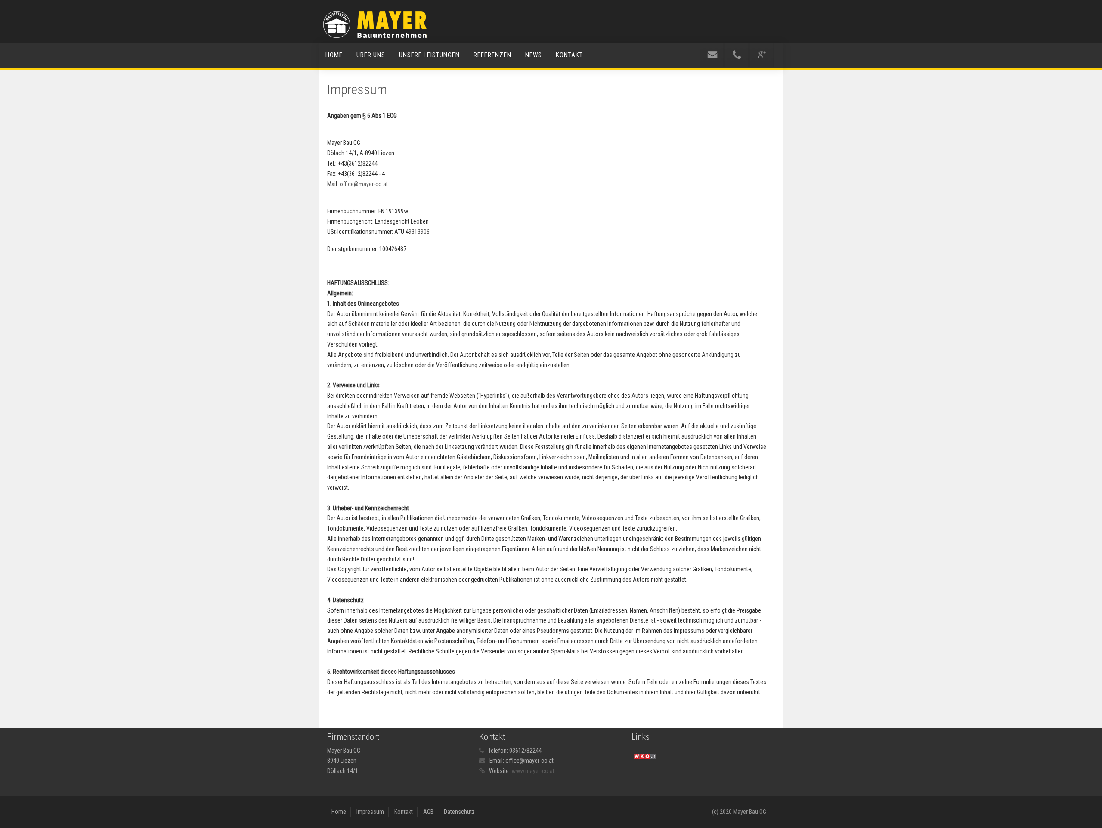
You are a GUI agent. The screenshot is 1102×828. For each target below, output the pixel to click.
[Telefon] (736, 55)
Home (334, 55)
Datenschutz (459, 811)
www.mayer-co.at (532, 770)
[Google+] (761, 55)
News (533, 55)
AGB (428, 811)
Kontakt (569, 55)
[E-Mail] (712, 55)
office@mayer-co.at (364, 184)
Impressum (370, 811)
